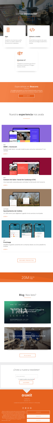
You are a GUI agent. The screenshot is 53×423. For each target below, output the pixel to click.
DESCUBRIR (26, 96)
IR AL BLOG (27, 355)
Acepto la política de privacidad (27, 379)
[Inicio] (27, 395)
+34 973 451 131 (27, 400)
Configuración (38, 412)
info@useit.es (27, 398)
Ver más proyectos (26, 260)
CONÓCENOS (26, 18)
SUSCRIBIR (26, 382)
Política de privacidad (4, 420)
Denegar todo (38, 416)
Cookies (9, 420)
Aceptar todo (38, 420)
